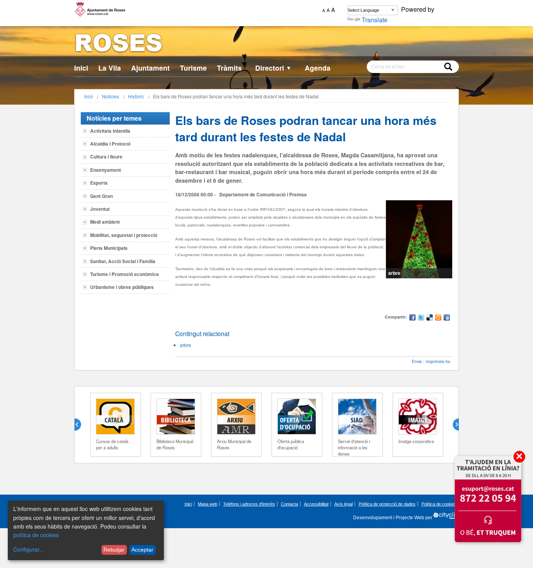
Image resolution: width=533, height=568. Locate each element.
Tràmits (229, 68)
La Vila (109, 68)
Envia (417, 361)
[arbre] (419, 239)
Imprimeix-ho (438, 361)
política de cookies (36, 535)
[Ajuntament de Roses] (266, 44)
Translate (374, 19)
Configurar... (28, 549)
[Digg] (447, 318)
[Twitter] (421, 318)
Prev (81, 424)
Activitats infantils (110, 130)
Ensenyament (105, 169)
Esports (99, 182)
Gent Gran (101, 195)
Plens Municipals (109, 247)
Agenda (317, 68)
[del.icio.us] (429, 318)
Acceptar (142, 550)
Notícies (110, 96)
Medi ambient (105, 221)
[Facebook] (412, 318)
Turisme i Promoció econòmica (124, 274)
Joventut (100, 208)
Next (452, 424)
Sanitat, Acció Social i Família (122, 261)
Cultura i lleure (106, 156)
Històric (136, 96)
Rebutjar (113, 550)
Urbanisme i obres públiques (122, 286)
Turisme (193, 68)
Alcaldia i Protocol (110, 143)
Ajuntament (150, 68)
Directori (273, 68)
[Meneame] (438, 318)
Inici (81, 68)
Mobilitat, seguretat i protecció (123, 235)
